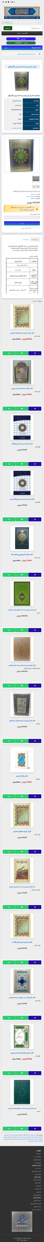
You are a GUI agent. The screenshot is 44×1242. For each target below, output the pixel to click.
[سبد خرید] (6, 2)
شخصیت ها (38, 1182)
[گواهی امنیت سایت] (22, 1222)
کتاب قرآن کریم (22, 776)
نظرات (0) (25, 239)
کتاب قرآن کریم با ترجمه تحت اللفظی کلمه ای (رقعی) (22, 609)
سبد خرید (22, 38)
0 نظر (29, 228)
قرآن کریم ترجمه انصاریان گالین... (25, 54)
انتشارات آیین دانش (36, 1136)
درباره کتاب (35, 239)
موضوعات (38, 1185)
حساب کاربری (37, 1200)
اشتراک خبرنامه (36, 1209)
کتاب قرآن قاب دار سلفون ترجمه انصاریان (22, 997)
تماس (21, 42)
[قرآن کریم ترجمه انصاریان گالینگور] (22, 155)
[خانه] (39, 54)
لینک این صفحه (16, 127)
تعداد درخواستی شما (35, 214)
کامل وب (15, 1238)
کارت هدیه (38, 1188)
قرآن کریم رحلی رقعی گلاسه (22, 942)
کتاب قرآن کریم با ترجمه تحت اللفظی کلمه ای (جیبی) (22, 1108)
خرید (22, 223)
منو (6, 47)
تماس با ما (38, 1168)
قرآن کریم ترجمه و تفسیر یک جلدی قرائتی (22, 665)
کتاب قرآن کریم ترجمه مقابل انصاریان (22, 333)
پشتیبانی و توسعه (26, 1238)
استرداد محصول (36, 1171)
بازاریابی (38, 1191)
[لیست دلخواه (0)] (8, 2)
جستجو (7, 21)
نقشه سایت (38, 1174)
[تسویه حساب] (3, 2)
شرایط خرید (37, 1162)
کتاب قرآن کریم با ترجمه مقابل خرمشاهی (22, 720)
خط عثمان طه (19, 1134)
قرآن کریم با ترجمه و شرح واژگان (22, 443)
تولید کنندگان (37, 1179)
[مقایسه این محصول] (9, 353)
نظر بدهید (24, 228)
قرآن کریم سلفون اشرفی (22, 831)
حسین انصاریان (30, 196)
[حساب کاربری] (11, 2)
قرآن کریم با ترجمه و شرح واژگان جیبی (22, 499)
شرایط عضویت (37, 1159)
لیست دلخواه (37, 1206)
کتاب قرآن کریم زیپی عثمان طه (22, 554)
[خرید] (34, 353)
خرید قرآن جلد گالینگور (29, 1134)
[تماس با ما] (14, 2)
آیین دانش (34, 194)
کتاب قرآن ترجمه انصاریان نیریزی (22, 388)
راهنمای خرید (37, 1156)
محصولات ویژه (37, 1194)
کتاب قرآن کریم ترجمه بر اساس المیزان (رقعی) (22, 886)
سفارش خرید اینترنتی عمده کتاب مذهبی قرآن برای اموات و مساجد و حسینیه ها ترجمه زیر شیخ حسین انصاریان (22, 1137)
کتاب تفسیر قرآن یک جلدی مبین (22, 1053)
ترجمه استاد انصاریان (10, 1134)
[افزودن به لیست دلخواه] (22, 353)
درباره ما (38, 1153)
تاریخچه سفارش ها (36, 1203)
